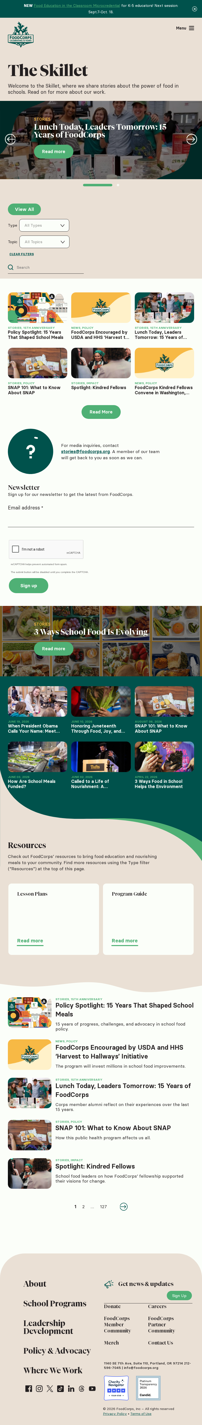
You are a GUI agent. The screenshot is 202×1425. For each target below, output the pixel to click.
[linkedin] (71, 1388)
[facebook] (28, 1388)
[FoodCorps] (21, 34)
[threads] (81, 1388)
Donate (112, 1306)
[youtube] (92, 1388)
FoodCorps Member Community (117, 1324)
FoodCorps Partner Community (161, 1324)
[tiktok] (60, 1388)
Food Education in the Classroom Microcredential (77, 5)
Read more (30, 940)
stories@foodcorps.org (85, 451)
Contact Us (160, 1343)
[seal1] (116, 1388)
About (34, 1284)
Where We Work (52, 1370)
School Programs (54, 1303)
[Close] (194, 8)
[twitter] (50, 1388)
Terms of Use (141, 1413)
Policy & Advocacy (57, 1351)
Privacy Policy (115, 1413)
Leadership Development (48, 1327)
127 (103, 1206)
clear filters (21, 254)
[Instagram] (39, 1388)
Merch (111, 1343)
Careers (157, 1306)
